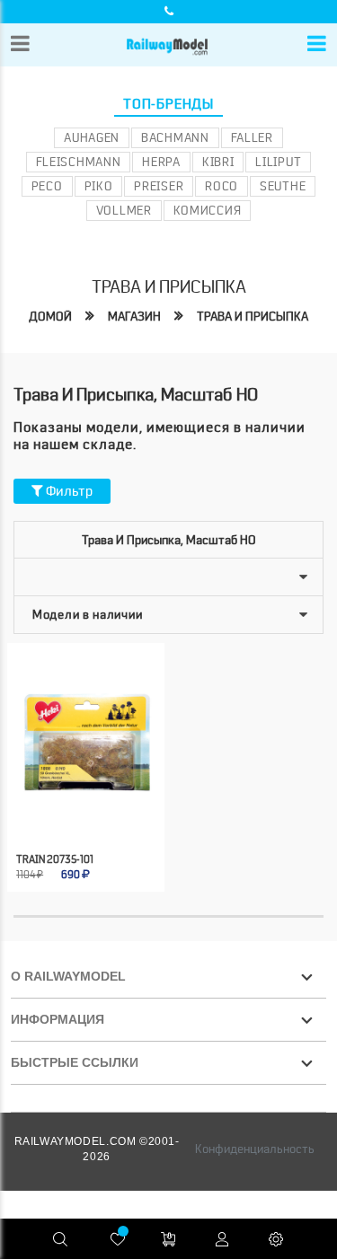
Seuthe (283, 186)
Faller (252, 137)
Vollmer (124, 210)
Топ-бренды (168, 104)
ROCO (221, 186)
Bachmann (175, 137)
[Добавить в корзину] (67, 813)
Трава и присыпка (252, 316)
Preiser (158, 186)
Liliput (278, 161)
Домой (50, 316)
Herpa (161, 161)
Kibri (218, 161)
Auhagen (92, 137)
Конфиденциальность (255, 1148)
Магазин (134, 316)
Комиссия (207, 210)
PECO (47, 186)
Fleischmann (78, 161)
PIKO (98, 186)
